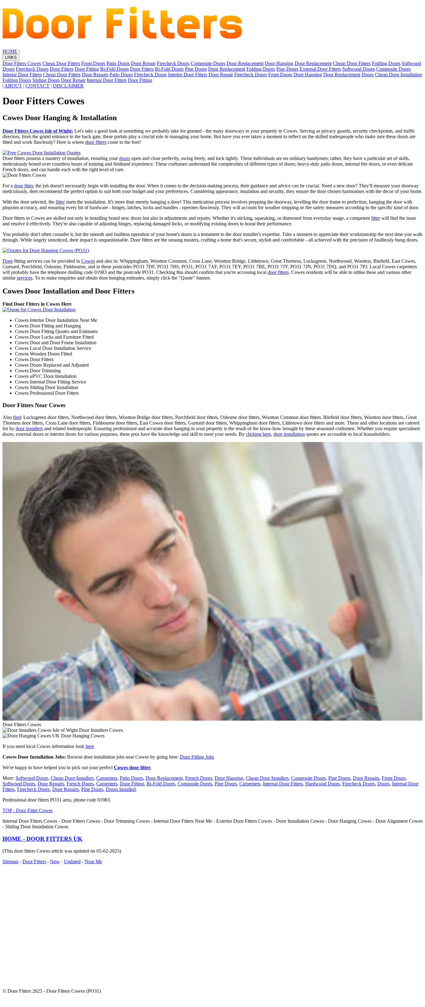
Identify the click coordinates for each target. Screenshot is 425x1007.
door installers (29, 428)
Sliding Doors (46, 80)
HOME (9, 51)
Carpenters (106, 778)
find (17, 417)
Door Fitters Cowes (21, 63)
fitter (60, 202)
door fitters (95, 142)
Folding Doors (386, 63)
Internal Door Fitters (107, 80)
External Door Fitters (320, 69)
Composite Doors (208, 63)
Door (7, 261)
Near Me (93, 861)
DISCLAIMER (68, 85)
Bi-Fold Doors (114, 69)
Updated (72, 861)
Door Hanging (279, 63)
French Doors (198, 778)
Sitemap (10, 861)
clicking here (258, 434)
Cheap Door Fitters (61, 63)
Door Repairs (95, 74)
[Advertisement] (189, 923)
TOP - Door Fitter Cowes (27, 810)
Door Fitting (87, 69)
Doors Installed (121, 789)
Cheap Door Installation (398, 74)
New (55, 861)
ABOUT (13, 85)
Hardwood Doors (322, 783)
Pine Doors (196, 69)
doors (124, 158)
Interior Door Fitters (22, 74)
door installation (289, 434)
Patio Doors (118, 63)
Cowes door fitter (132, 767)
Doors (368, 74)
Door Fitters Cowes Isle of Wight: (37, 131)
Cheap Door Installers (72, 778)
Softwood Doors (358, 69)
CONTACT (37, 85)
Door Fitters (61, 69)
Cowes (88, 261)
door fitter (23, 185)
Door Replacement (245, 63)
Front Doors (93, 63)
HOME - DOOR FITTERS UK (42, 838)
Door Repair (143, 63)
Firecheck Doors (173, 63)
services (24, 277)
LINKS (11, 57)
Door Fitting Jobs (197, 757)
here (90, 746)
